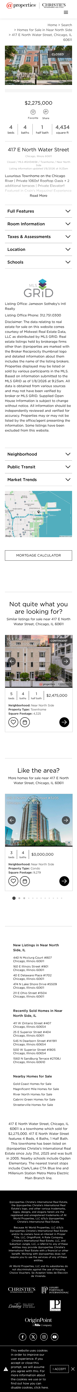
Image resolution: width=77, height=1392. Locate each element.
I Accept (59, 1369)
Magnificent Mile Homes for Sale (36, 1089)
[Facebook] (22, 1339)
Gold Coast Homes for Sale (32, 1083)
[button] (38, 514)
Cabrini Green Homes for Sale (34, 1099)
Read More (38, 196)
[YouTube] (54, 1339)
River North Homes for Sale (32, 1094)
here (44, 1387)
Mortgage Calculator (38, 555)
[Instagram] (44, 1339)
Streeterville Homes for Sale (33, 1104)
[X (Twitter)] (33, 1339)
